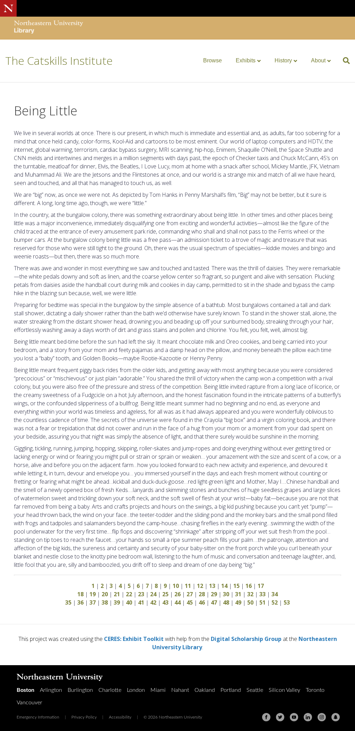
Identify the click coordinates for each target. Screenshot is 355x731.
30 (226, 594)
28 (202, 594)
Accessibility (120, 717)
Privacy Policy (84, 717)
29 (214, 594)
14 (224, 586)
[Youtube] (294, 717)
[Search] (344, 61)
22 (129, 594)
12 (200, 586)
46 (202, 602)
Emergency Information (38, 717)
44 (177, 602)
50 (250, 602)
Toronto (315, 690)
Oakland (204, 690)
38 (105, 602)
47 (214, 602)
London (136, 690)
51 (262, 602)
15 (236, 586)
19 (92, 594)
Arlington (51, 690)
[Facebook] (266, 717)
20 (105, 594)
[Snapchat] (335, 717)
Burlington (80, 690)
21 (117, 594)
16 (248, 586)
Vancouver (29, 702)
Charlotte (109, 690)
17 (261, 586)
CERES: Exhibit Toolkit (134, 639)
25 (165, 594)
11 (188, 586)
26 (177, 594)
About (318, 60)
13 (212, 586)
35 (68, 602)
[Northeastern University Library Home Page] (48, 28)
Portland (230, 690)
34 (274, 594)
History (283, 60)
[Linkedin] (308, 717)
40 (129, 602)
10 (176, 586)
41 (141, 602)
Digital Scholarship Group (246, 639)
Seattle (254, 690)
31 (238, 594)
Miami (158, 690)
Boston (25, 690)
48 (226, 602)
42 (153, 602)
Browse (212, 60)
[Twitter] (280, 717)
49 (238, 602)
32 (250, 594)
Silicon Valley (284, 690)
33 (262, 594)
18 (80, 594)
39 (117, 602)
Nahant (180, 690)
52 (274, 602)
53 (287, 602)
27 (190, 594)
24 (153, 594)
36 (80, 602)
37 (92, 602)
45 (190, 602)
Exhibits (246, 60)
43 (165, 602)
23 (141, 594)
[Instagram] (322, 717)
